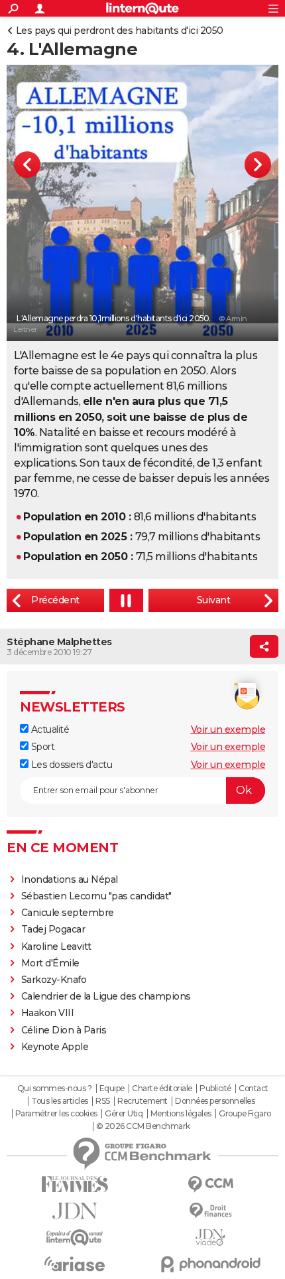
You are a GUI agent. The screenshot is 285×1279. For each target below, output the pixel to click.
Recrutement (142, 1101)
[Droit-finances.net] (210, 1211)
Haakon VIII (47, 1013)
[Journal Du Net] (74, 1211)
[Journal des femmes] (74, 1184)
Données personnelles (215, 1101)
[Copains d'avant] (74, 1237)
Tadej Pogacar (53, 929)
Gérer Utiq (123, 1113)
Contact (253, 1088)
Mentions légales (180, 1113)
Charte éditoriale (162, 1088)
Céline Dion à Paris (64, 1030)
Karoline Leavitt (56, 946)
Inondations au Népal (69, 879)
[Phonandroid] (210, 1264)
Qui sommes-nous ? (54, 1088)
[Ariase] (74, 1263)
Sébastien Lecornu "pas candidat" (96, 896)
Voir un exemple (228, 729)
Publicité (215, 1088)
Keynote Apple (55, 1047)
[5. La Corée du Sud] (213, 600)
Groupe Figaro (245, 1113)
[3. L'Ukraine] (55, 600)
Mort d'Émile (50, 963)
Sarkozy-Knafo (54, 980)
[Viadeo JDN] (210, 1237)
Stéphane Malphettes (59, 642)
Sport (41, 747)
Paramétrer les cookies (56, 1113)
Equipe (112, 1088)
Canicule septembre (67, 913)
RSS (102, 1101)
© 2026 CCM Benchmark (143, 1126)
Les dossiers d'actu (70, 765)
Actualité (48, 729)
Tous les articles (59, 1101)
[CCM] (210, 1184)
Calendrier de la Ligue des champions (106, 996)
